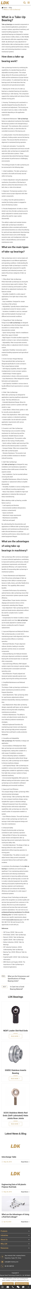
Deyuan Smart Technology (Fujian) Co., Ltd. (12, 1275)
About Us (4, 1240)
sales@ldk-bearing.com (11, 1262)
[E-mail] (7, 1287)
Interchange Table (9, 1157)
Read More (15, 1036)
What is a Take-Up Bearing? (12, 9)
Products (4, 1231)
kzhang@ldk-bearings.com (14, 919)
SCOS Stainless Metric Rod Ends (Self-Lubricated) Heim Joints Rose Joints (15, 1116)
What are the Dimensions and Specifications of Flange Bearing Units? (18, 978)
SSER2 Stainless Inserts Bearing (15, 1071)
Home (5, 7)
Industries (4, 1235)
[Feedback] (23, 1287)
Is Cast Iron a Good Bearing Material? (17, 988)
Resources (4, 1248)
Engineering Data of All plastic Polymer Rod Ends (14, 1185)
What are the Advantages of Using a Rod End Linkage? (15, 1215)
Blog (10, 7)
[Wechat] (18, 1287)
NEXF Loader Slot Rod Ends (15, 1030)
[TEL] (13, 1287)
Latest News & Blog (15, 1133)
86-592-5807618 (9, 1266)
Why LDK (4, 1244)
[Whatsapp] (2, 1287)
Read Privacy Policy (22, 1284)
